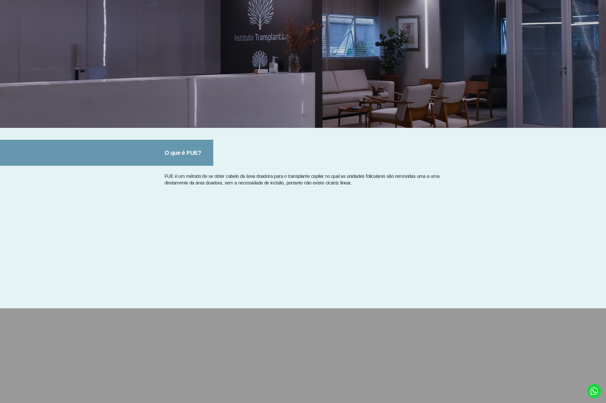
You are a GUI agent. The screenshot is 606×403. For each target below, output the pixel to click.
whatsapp (594, 391)
